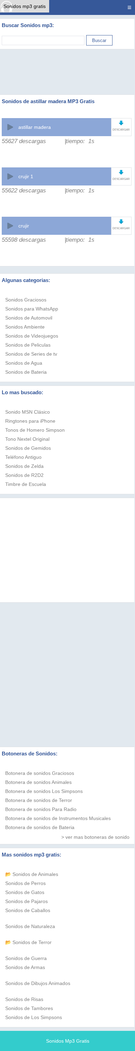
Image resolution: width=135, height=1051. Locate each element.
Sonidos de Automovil (28, 318)
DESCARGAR (121, 129)
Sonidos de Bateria (26, 372)
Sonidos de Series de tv (31, 354)
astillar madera (34, 127)
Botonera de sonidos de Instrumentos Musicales (58, 818)
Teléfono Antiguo (23, 457)
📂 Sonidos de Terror (28, 942)
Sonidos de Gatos (24, 892)
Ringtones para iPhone (30, 421)
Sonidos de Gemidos (28, 448)
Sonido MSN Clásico (27, 412)
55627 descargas (24, 141)
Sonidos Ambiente (25, 327)
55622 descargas (24, 190)
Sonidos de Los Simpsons (33, 1017)
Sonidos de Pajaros (26, 901)
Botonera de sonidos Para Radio (40, 809)
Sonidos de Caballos (27, 910)
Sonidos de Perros (25, 883)
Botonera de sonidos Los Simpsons (44, 791)
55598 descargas (24, 240)
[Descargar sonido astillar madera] (121, 122)
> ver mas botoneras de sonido (95, 837)
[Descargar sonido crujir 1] (121, 172)
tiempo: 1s (80, 141)
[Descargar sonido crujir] (121, 221)
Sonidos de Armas (25, 967)
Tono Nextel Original (27, 439)
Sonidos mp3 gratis (24, 6)
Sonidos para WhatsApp (31, 309)
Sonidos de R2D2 (24, 475)
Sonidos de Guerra (26, 958)
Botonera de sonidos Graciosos (39, 773)
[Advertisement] (67, 72)
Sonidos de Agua (23, 363)
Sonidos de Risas (24, 999)
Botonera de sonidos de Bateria (39, 827)
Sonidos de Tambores (29, 1008)
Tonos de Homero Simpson (35, 430)
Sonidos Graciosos (25, 300)
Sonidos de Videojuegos (31, 336)
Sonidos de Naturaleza (30, 926)
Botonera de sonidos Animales (38, 782)
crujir (23, 226)
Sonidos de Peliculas (28, 345)
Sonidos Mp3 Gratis (67, 1041)
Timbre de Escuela (25, 484)
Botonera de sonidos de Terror (38, 800)
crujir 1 (25, 176)
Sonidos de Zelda (24, 466)
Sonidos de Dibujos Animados (37, 983)
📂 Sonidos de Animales (31, 874)
